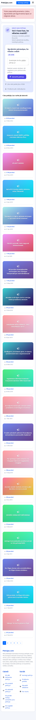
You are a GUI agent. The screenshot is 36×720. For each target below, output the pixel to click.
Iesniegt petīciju (23, 2)
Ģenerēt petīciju (18, 77)
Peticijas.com (6, 3)
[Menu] (33, 3)
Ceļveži (5, 671)
